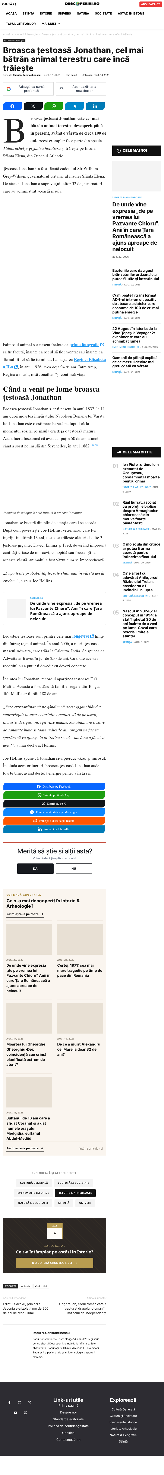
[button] (9, 4)
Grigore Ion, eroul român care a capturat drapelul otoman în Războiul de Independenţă (82, 1308)
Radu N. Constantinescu (27, 75)
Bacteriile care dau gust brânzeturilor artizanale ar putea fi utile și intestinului (135, 274)
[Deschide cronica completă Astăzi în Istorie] (54, 1245)
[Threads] (26, 1413)
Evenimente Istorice (33, 1193)
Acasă (6, 34)
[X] (30, 1403)
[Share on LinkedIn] (95, 106)
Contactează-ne (68, 1440)
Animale (26, 1286)
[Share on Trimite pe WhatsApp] (53, 106)
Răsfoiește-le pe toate (22, 914)
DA (35, 868)
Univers (85, 1203)
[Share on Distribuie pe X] (33, 106)
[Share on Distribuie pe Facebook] (12, 106)
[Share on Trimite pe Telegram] (74, 106)
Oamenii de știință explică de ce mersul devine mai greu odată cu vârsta (134, 362)
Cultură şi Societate (73, 1183)
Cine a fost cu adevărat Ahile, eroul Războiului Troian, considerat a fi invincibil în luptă (140, 581)
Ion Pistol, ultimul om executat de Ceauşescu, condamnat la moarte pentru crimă (141, 472)
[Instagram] (19, 1403)
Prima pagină (68, 1405)
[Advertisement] (82, 1465)
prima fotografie (84, 344)
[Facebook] (9, 1403)
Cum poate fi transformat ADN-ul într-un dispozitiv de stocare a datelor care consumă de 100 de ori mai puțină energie (135, 303)
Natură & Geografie (33, 1203)
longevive (80, 636)
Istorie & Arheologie (26, 34)
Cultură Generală (34, 1183)
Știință (63, 1203)
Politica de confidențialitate (68, 1426)
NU (74, 868)
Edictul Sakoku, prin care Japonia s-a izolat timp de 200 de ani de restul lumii (25, 1308)
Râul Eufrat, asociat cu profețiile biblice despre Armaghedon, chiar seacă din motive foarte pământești (141, 512)
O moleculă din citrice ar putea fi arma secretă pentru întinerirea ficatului (141, 550)
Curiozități (41, 1286)
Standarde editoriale (68, 1419)
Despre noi (68, 1412)
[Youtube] (16, 1413)
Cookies (68, 1433)
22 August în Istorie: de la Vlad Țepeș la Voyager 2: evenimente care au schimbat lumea (134, 334)
